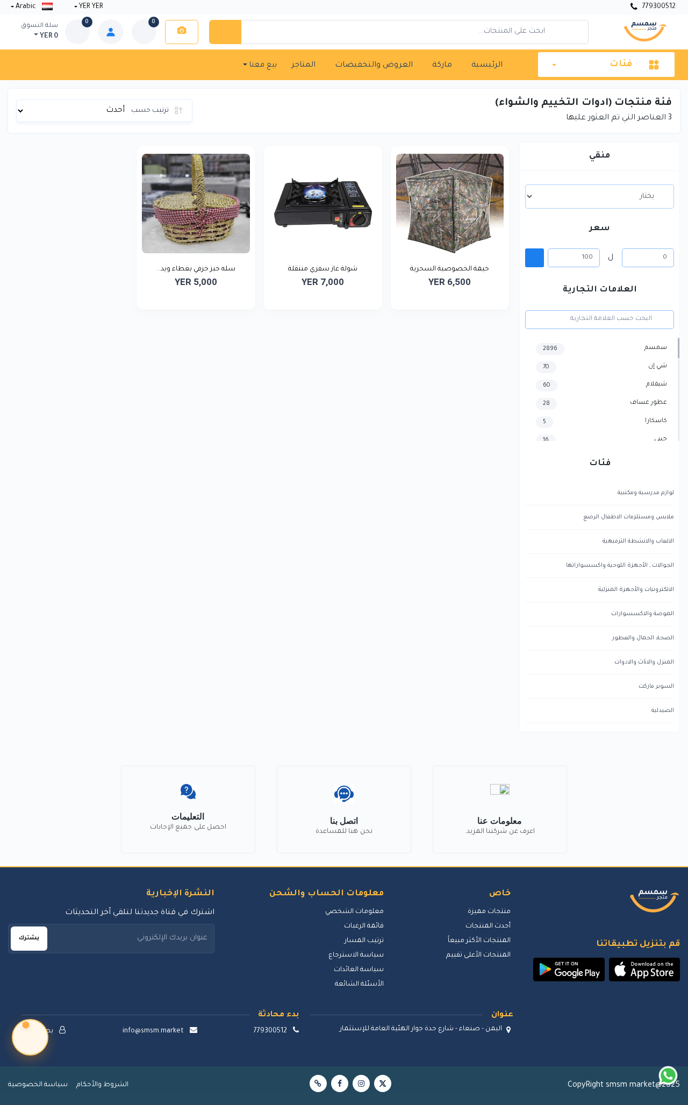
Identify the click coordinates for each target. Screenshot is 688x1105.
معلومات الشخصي (354, 912)
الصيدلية (662, 711)
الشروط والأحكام (102, 1085)
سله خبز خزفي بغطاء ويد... (195, 269)
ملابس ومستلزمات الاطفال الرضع (628, 517)
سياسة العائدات (359, 970)
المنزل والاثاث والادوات (644, 662)
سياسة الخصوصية (38, 1085)
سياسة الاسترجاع (356, 955)
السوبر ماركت (656, 686)
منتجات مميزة (489, 912)
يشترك (29, 938)
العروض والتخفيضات (374, 65)
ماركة (442, 65)
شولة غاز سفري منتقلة (322, 269)
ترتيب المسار (364, 941)
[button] (644, 969)
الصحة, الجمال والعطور (643, 638)
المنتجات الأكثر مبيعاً (479, 941)
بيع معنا (262, 65)
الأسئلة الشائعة (359, 984)
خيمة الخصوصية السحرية (449, 269)
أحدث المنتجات (488, 926)
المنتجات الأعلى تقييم (478, 955)
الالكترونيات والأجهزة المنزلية (636, 590)
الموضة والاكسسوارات (642, 614)
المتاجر (303, 65)
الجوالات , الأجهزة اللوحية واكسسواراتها (620, 565)
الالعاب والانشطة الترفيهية (638, 541)
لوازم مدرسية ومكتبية (646, 493)
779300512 (658, 7)
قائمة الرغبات (364, 926)
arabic (26, 7)
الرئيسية (487, 65)
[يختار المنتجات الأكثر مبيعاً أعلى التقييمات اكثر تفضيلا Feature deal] (599, 196)
